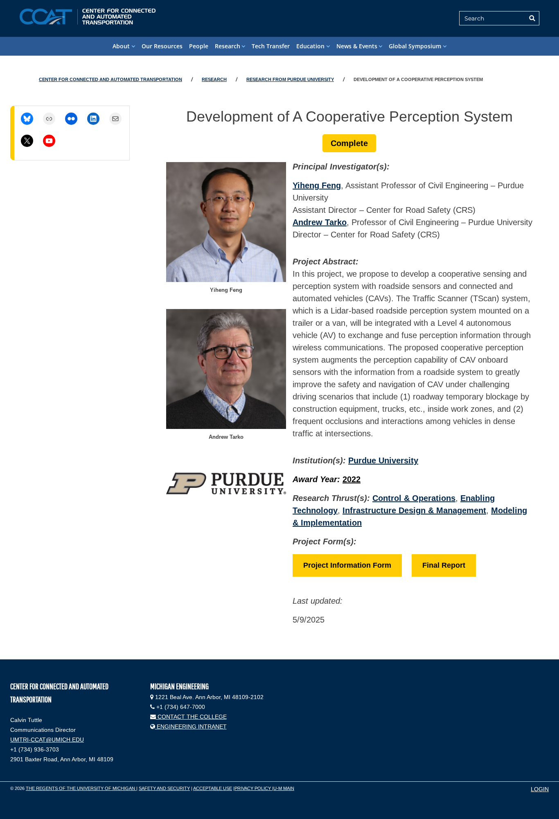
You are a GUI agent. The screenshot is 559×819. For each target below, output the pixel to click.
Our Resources (162, 46)
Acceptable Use (212, 788)
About (121, 46)
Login (540, 789)
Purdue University (383, 460)
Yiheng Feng (317, 185)
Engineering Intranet (191, 726)
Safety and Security (164, 788)
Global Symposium (415, 46)
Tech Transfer (271, 46)
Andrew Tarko (320, 222)
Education (310, 46)
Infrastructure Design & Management (414, 510)
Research (227, 46)
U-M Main (283, 788)
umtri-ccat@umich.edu (47, 739)
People (198, 46)
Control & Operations (413, 498)
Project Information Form (347, 565)
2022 (352, 479)
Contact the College (191, 716)
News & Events (356, 46)
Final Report (443, 565)
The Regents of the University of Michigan (81, 788)
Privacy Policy (253, 788)
